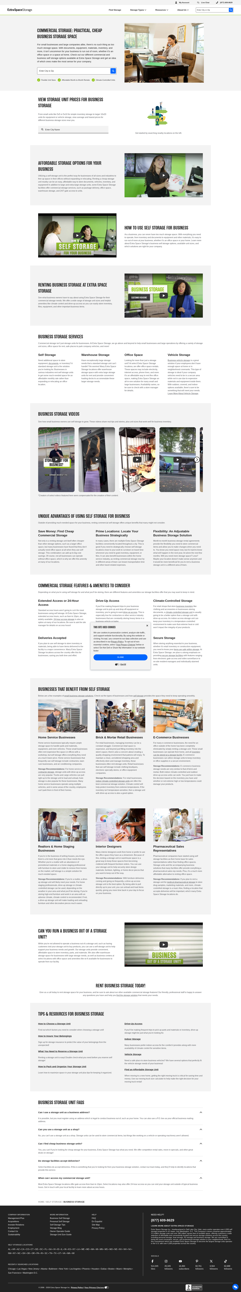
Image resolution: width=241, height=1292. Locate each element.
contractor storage (46, 772)
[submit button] (41, 129)
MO (111, 1249)
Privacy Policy (98, 1228)
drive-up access (130, 612)
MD (87, 1249)
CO (27, 1249)
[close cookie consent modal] (147, 625)
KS (69, 1249)
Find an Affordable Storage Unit (141, 1069)
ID (58, 1249)
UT (59, 1253)
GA (50, 1249)
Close (120, 657)
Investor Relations (16, 1225)
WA (68, 1253)
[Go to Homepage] (16, 10)
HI (54, 1249)
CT (32, 1249)
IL (62, 1249)
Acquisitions (13, 1221)
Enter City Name (52, 130)
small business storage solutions (78, 696)
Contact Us (13, 1231)
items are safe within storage (186, 649)
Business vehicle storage (179, 360)
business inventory (184, 606)
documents (53, 363)
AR (13, 1249)
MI (97, 1249)
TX (55, 1253)
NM (9, 1253)
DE (36, 1249)
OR (33, 1253)
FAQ (94, 1218)
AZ (18, 1249)
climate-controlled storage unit (179, 612)
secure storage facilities (172, 655)
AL (9, 1249)
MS (106, 1249)
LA (78, 1249)
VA (64, 1253)
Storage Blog (56, 1228)
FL (46, 1249)
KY (74, 1249)
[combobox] (215, 10)
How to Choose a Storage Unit (54, 1023)
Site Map (96, 1225)
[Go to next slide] (197, 460)
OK (28, 1253)
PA (38, 1253)
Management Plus (16, 1218)
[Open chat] (235, 1287)
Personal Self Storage (60, 1221)
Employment (13, 1228)
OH (23, 1253)
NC (19, 1253)
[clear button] (106, 129)
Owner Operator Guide (60, 1231)
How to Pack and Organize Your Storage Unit (62, 1066)
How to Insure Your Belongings (55, 1036)
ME (82, 1249)
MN (101, 1249)
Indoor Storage (133, 1039)
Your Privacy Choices (94, 1287)
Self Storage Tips (57, 1225)
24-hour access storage (64, 619)
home (41, 1202)
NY (14, 1253)
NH (125, 1249)
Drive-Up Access (133, 1023)
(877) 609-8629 (162, 1220)
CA (22, 1249)
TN (50, 1253)
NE (115, 1249)
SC (46, 1253)
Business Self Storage (60, 1218)
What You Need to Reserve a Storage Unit (60, 1051)
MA (92, 1249)
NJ (129, 1249)
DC (41, 1249)
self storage (138, 696)
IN (65, 1249)
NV (120, 1249)
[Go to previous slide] (44, 460)
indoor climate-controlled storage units (113, 781)
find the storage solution (127, 995)
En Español (97, 1221)
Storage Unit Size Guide (61, 1234)
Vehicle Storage (133, 1054)
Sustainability (14, 1234)
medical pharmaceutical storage (181, 882)
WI (73, 1253)
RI (42, 1253)
